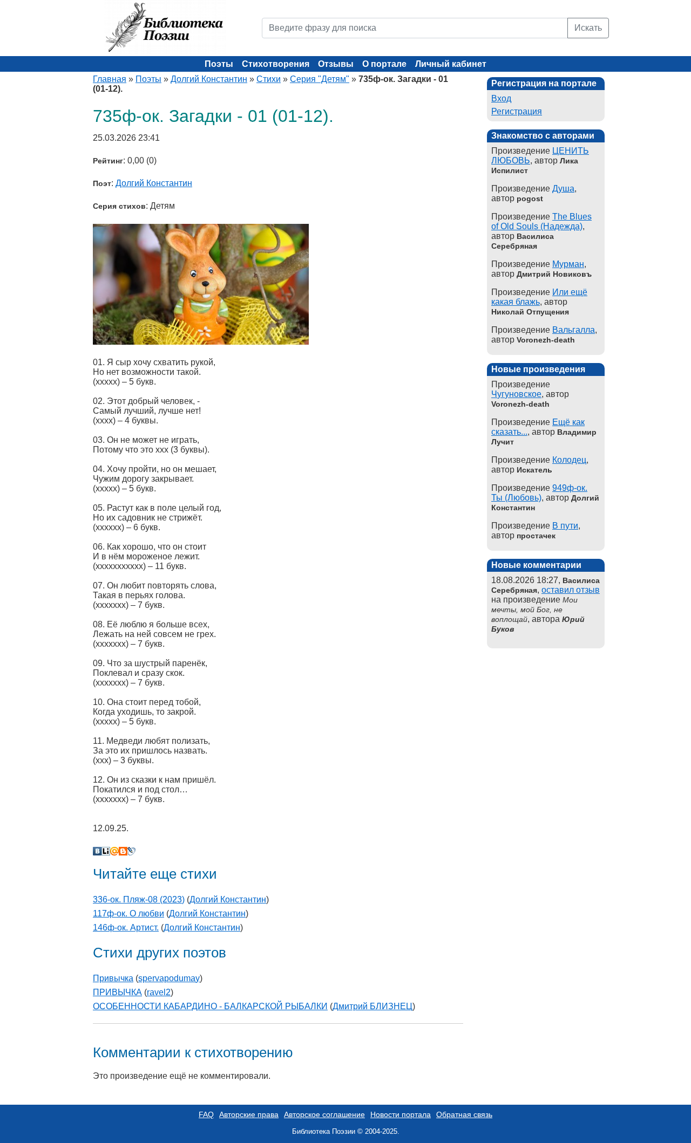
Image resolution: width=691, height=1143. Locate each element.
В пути (565, 525)
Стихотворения (275, 64)
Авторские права (249, 1114)
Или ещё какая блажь (539, 297)
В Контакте (97, 851)
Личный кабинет (450, 64)
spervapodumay (169, 978)
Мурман (568, 264)
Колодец (569, 459)
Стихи (268, 79)
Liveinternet (105, 851)
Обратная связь (464, 1114)
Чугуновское (516, 394)
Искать (588, 27)
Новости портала (400, 1114)
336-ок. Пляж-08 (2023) (139, 899)
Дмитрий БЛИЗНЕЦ (372, 1006)
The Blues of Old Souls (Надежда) (541, 221)
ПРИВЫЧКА (117, 992)
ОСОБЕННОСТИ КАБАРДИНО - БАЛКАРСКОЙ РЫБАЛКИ (210, 1006)
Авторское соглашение (324, 1114)
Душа (563, 188)
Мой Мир (114, 851)
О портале (384, 64)
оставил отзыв (570, 589)
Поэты (219, 64)
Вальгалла (573, 329)
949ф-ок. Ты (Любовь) (539, 492)
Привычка (113, 978)
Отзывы (336, 64)
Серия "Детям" (319, 79)
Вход (501, 98)
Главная (109, 79)
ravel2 (159, 992)
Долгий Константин (209, 79)
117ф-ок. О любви (128, 913)
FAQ (206, 1114)
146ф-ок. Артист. (126, 927)
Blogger (123, 851)
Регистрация (516, 111)
